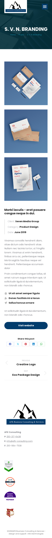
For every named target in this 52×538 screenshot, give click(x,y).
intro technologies (35, 533)
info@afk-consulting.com (20, 441)
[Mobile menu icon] (45, 6)
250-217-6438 (14, 436)
